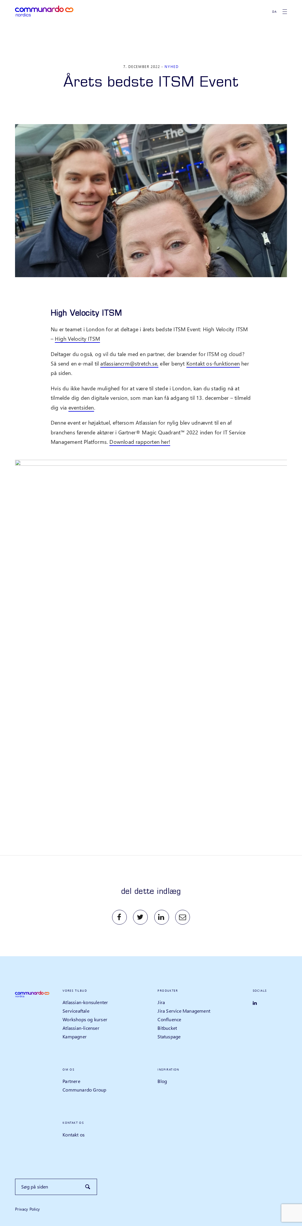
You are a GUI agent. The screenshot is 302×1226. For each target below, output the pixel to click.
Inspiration (168, 1069)
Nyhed (171, 66)
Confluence (169, 1019)
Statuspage (168, 1036)
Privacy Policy (27, 1209)
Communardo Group (84, 1090)
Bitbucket (167, 1028)
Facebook (119, 917)
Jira (161, 1002)
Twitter (140, 917)
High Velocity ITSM (77, 338)
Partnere (71, 1081)
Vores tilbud (75, 990)
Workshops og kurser (85, 1019)
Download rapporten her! (139, 441)
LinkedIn (162, 917)
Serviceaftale (76, 1011)
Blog (162, 1081)
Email (182, 917)
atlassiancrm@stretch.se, (129, 363)
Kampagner (75, 1036)
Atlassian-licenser (81, 1028)
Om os (68, 1069)
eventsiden (81, 407)
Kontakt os (73, 1122)
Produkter (167, 990)
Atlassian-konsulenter (85, 1002)
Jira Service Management (183, 1011)
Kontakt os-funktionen (213, 363)
